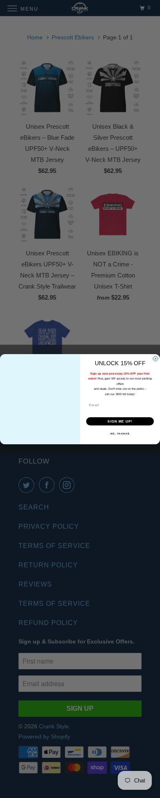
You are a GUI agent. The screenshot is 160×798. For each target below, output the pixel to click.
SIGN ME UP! (120, 421)
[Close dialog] (155, 358)
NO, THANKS (120, 433)
